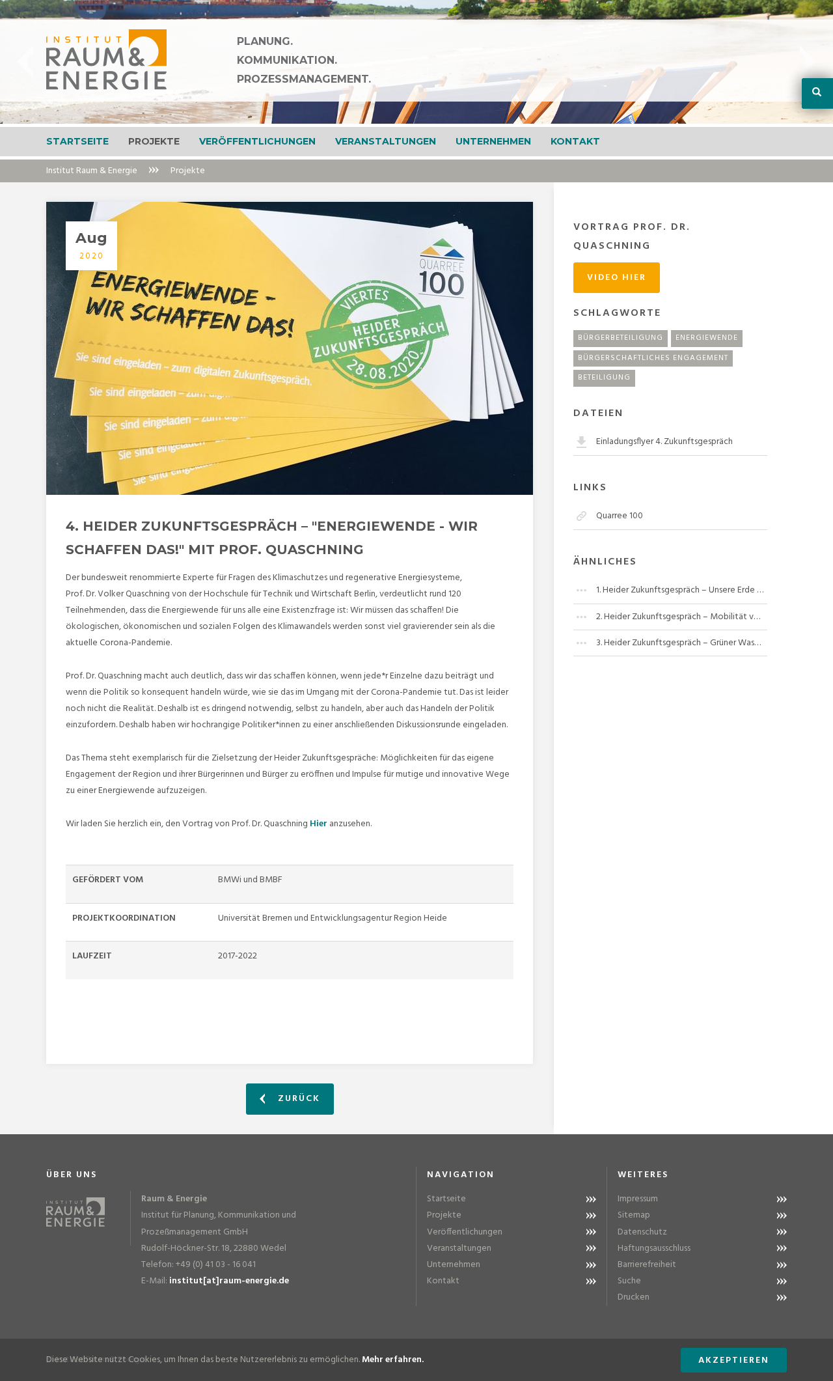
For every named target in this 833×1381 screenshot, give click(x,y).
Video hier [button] (616, 277)
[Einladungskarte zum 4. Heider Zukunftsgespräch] (289, 348)
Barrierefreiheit (647, 1264)
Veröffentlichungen (257, 141)
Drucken (633, 1297)
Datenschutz (642, 1232)
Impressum (638, 1199)
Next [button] (808, 62)
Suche (629, 1281)
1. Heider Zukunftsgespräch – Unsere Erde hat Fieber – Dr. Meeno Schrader (681, 590)
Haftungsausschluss (654, 1248)
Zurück (297, 1098)
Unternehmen (493, 141)
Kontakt (575, 141)
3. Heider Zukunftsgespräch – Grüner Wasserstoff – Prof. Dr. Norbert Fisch (681, 642)
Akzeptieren (733, 1360)
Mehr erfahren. (393, 1359)
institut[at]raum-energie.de (229, 1281)
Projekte (154, 141)
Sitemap (634, 1215)
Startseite (77, 141)
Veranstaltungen (385, 141)
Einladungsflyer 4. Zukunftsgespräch (664, 441)
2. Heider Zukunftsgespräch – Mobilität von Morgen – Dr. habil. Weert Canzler (681, 616)
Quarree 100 (619, 516)
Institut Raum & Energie (91, 170)
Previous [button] (25, 62)
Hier (318, 823)
